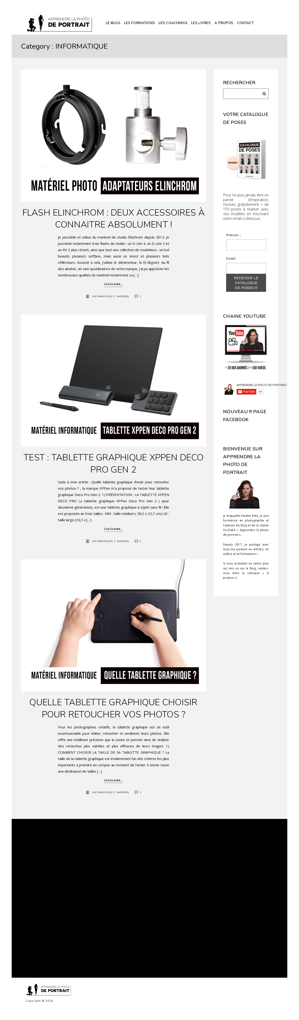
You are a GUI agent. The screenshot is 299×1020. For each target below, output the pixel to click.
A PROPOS (223, 23)
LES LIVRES (201, 23)
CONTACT (245, 23)
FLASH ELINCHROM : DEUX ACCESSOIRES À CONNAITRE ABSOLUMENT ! (113, 219)
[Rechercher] (262, 93)
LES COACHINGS (173, 23)
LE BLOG (113, 23)
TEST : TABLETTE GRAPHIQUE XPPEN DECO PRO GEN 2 (113, 464)
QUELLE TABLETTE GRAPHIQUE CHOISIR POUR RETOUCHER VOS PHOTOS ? (113, 708)
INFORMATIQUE (102, 296)
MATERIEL (123, 296)
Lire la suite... (113, 284)
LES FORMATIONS (139, 23)
